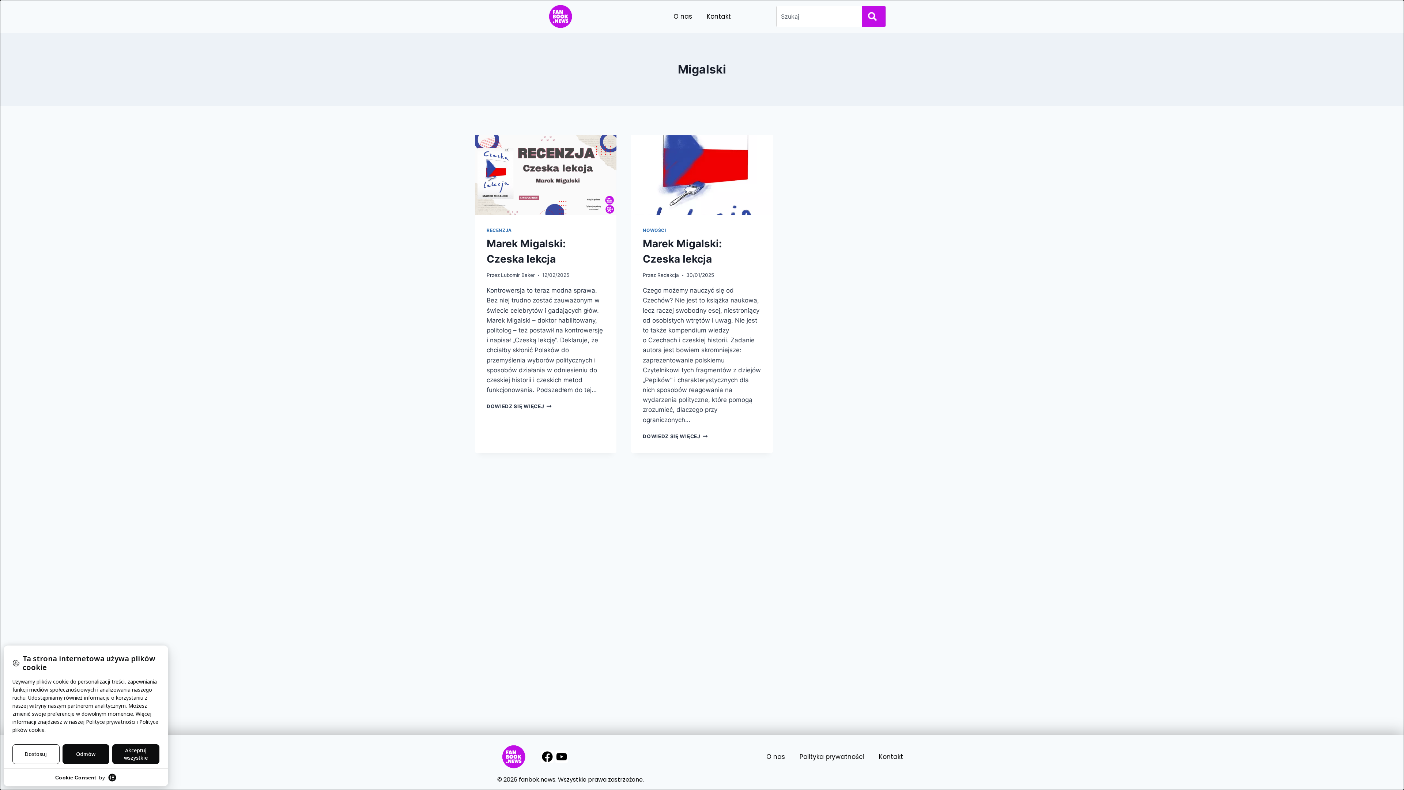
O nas (682, 16)
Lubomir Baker (518, 275)
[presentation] (545, 175)
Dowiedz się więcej (519, 406)
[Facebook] (547, 756)
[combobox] (818, 16)
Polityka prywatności (832, 756)
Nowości (654, 230)
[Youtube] (561, 756)
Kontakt (719, 16)
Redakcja (668, 275)
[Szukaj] (874, 16)
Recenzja (499, 230)
